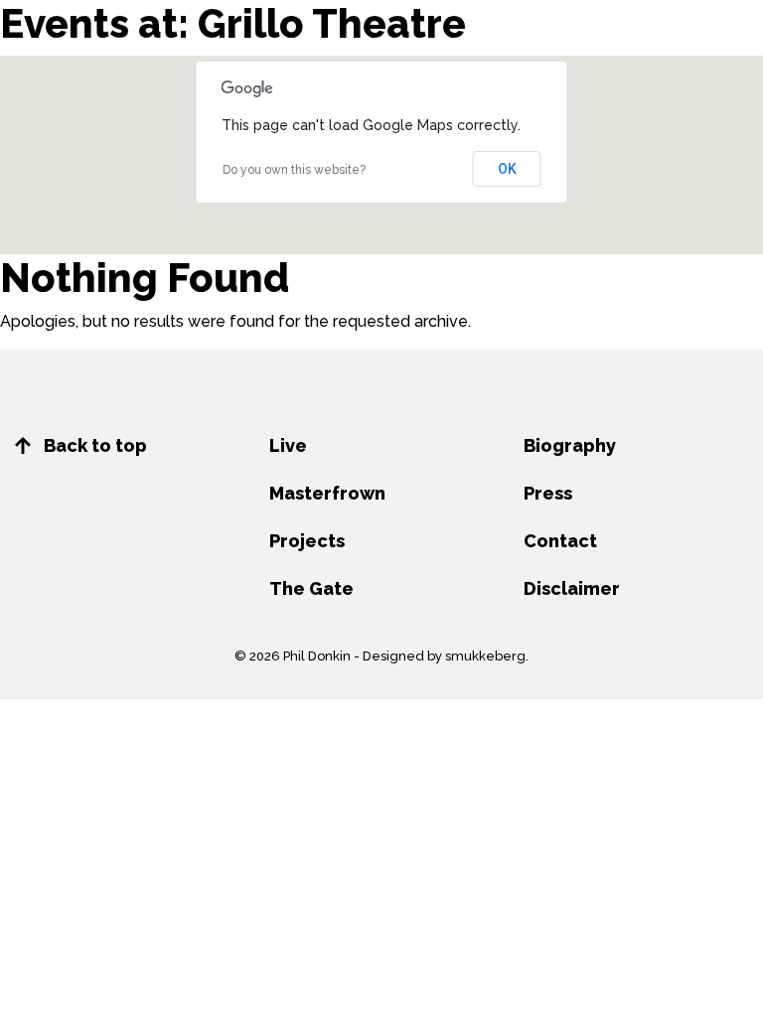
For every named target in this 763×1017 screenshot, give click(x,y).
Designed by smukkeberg (444, 656)
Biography (570, 445)
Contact (560, 540)
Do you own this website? (294, 170)
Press (548, 493)
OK (507, 169)
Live (288, 445)
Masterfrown (327, 493)
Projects (307, 540)
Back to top (93, 445)
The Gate (311, 588)
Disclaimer (572, 588)
